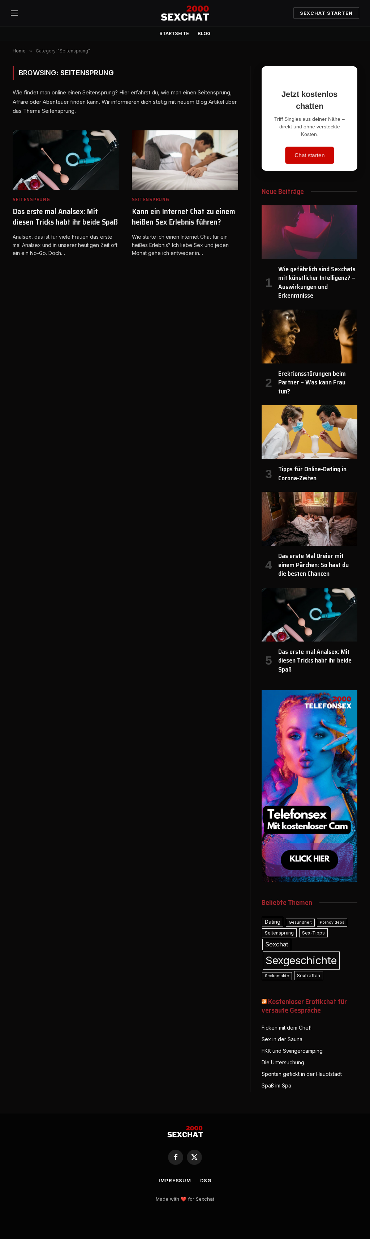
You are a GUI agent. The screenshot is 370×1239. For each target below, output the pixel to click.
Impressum (175, 1180)
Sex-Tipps (313, 933)
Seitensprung (31, 199)
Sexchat (276, 944)
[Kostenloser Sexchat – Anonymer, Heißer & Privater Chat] (185, 13)
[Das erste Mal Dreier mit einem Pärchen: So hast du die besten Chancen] (309, 519)
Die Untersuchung (283, 1062)
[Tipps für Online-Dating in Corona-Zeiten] (309, 432)
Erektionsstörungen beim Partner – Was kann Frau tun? (312, 382)
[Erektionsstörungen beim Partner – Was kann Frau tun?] (309, 336)
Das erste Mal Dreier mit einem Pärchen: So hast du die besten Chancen (313, 565)
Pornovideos (332, 922)
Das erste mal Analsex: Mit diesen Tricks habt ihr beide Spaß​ (65, 216)
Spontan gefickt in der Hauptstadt (302, 1074)
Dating (272, 922)
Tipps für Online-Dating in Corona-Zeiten (312, 473)
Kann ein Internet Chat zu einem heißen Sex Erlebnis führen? (183, 216)
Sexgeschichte (301, 960)
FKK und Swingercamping (292, 1051)
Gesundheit (300, 922)
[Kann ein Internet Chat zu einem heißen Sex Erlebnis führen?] (185, 160)
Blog (204, 33)
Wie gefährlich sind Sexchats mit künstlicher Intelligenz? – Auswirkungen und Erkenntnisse (317, 282)
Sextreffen (308, 975)
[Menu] (14, 13)
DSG (205, 1180)
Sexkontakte (277, 976)
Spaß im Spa (276, 1085)
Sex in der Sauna (282, 1039)
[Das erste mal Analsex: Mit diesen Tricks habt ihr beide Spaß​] (66, 160)
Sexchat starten (326, 13)
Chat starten (309, 155)
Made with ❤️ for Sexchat (185, 1199)
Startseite (174, 33)
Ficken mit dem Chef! (286, 1028)
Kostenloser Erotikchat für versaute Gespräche (304, 1006)
